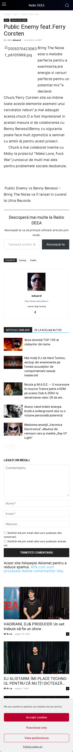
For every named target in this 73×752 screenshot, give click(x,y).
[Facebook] (37, 312)
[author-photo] (36, 290)
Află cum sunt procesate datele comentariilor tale (33, 569)
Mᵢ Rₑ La (8, 633)
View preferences (37, 738)
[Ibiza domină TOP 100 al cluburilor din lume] (13, 344)
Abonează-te (55, 244)
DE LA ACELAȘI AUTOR (48, 330)
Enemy (22, 260)
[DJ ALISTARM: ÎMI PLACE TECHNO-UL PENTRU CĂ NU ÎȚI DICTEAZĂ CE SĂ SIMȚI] (36, 657)
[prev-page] (6, 447)
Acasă (7, 14)
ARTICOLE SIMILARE (18, 330)
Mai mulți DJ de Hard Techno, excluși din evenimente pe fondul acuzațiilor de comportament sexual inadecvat (44, 366)
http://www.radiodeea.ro (36, 301)
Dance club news (30, 14)
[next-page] (12, 447)
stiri (16, 14)
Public (33, 260)
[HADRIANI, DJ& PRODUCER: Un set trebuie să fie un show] (36, 603)
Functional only (36, 727)
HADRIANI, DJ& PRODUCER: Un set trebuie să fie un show (34, 626)
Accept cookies (36, 717)
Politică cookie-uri (32, 746)
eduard (17, 40)
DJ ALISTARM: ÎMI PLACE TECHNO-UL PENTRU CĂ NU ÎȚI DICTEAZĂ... (36, 681)
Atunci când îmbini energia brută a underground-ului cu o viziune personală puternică (45, 411)
